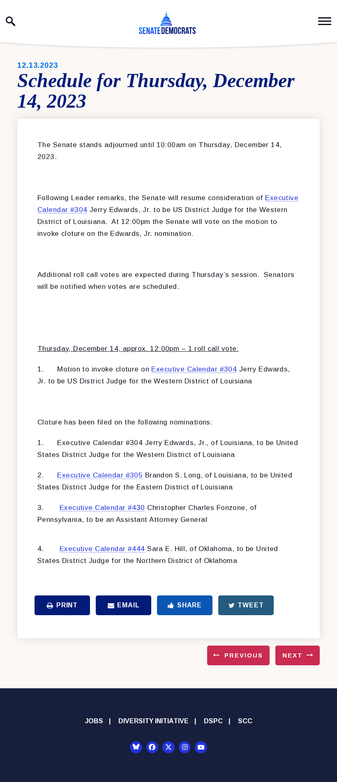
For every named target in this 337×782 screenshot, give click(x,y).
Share (189, 605)
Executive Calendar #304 (194, 369)
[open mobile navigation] (324, 21)
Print (67, 605)
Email (128, 605)
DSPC (213, 720)
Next (292, 655)
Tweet (250, 605)
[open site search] (11, 21)
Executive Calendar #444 (102, 549)
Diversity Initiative (153, 720)
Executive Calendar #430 (102, 508)
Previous (243, 655)
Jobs (94, 720)
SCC (245, 720)
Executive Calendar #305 (100, 475)
